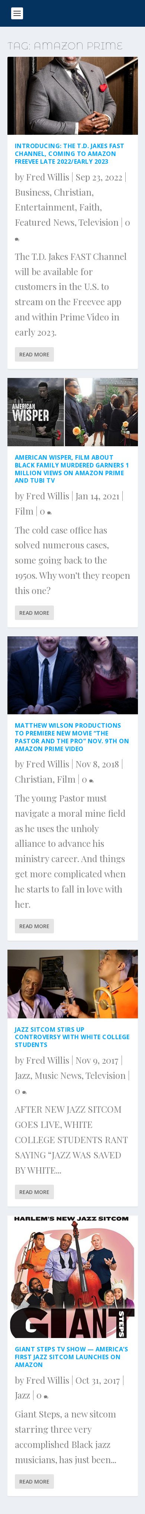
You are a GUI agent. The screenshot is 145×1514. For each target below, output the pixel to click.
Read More (34, 354)
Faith (89, 207)
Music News (58, 1075)
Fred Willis (47, 177)
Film (24, 511)
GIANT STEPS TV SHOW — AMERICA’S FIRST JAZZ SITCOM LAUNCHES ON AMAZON (71, 1357)
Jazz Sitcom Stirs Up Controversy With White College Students (72, 1037)
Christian (72, 192)
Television (98, 222)
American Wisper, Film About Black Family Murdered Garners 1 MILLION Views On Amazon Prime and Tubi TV (72, 468)
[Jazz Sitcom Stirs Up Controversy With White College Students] (72, 984)
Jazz (22, 1075)
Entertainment (45, 207)
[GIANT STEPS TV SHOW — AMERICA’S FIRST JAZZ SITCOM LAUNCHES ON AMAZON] (72, 1277)
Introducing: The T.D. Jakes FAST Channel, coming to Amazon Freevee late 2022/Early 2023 (70, 154)
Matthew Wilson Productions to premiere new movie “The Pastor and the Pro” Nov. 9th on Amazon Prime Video (72, 737)
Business (32, 192)
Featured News (44, 222)
